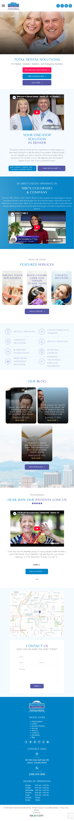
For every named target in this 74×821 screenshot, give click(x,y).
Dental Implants (37, 724)
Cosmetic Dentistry (38, 729)
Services (35, 731)
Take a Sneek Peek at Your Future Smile (36, 70)
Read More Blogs (36, 467)
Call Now (36, 82)
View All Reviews (35, 574)
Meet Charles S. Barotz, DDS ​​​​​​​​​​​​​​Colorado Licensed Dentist (21, 168)
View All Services (36, 311)
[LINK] (12, 271)
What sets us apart (50, 168)
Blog (33, 740)
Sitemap (36, 813)
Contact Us (35, 735)
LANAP (34, 726)
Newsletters (36, 738)
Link (6, 328)
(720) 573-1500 (37, 777)
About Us (35, 733)
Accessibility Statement (52, 810)
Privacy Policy (64, 810)
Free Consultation (36, 76)
